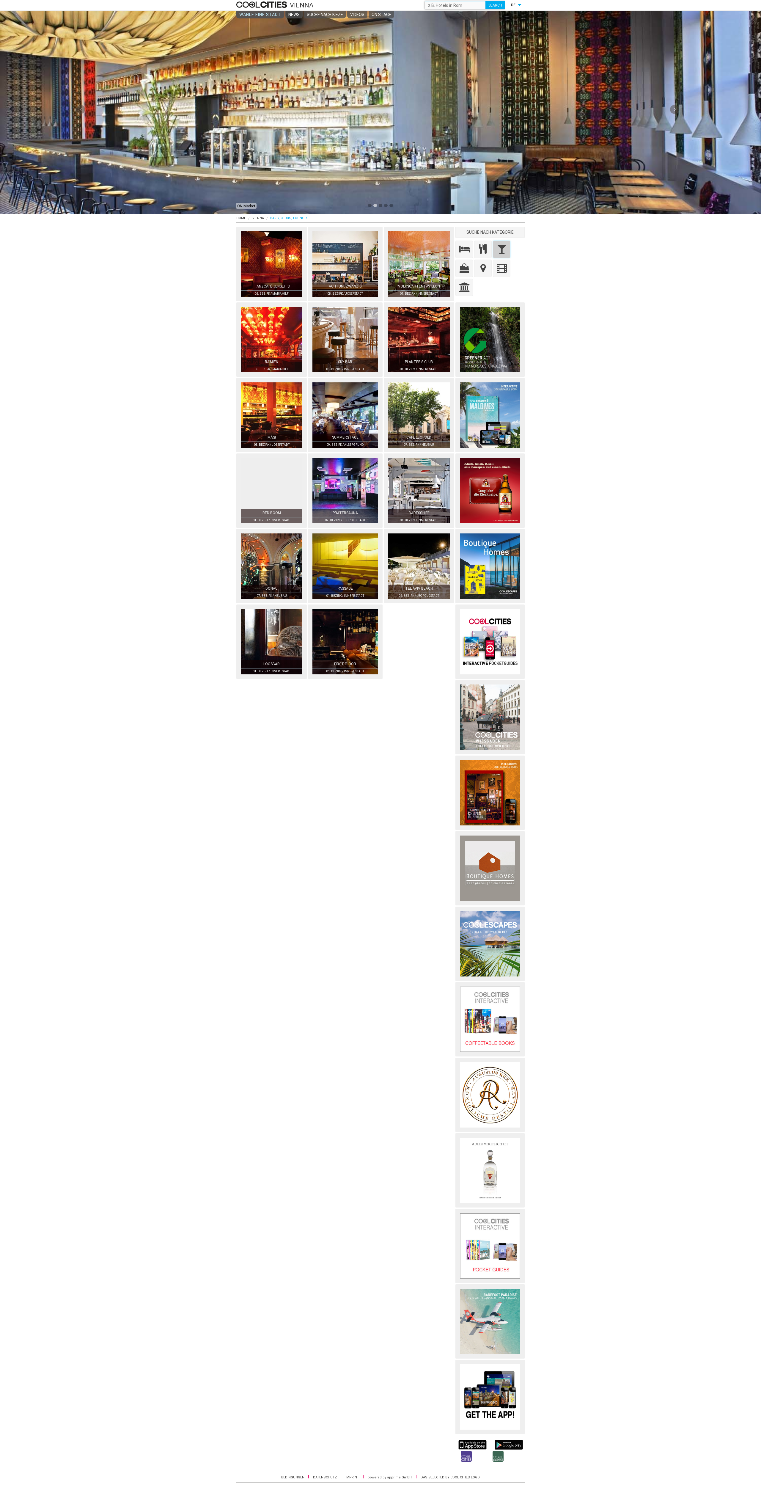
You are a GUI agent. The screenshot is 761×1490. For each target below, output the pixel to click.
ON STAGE (381, 14)
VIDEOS (357, 14)
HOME (241, 218)
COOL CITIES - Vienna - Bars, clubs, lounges (262, 5)
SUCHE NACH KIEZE (325, 14)
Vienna (258, 218)
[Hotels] (464, 249)
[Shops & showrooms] (464, 268)
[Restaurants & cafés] (483, 249)
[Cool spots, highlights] (483, 268)
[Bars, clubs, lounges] (501, 249)
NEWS (294, 14)
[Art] (501, 268)
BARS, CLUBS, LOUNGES (289, 218)
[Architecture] (464, 287)
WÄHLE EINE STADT (260, 14)
